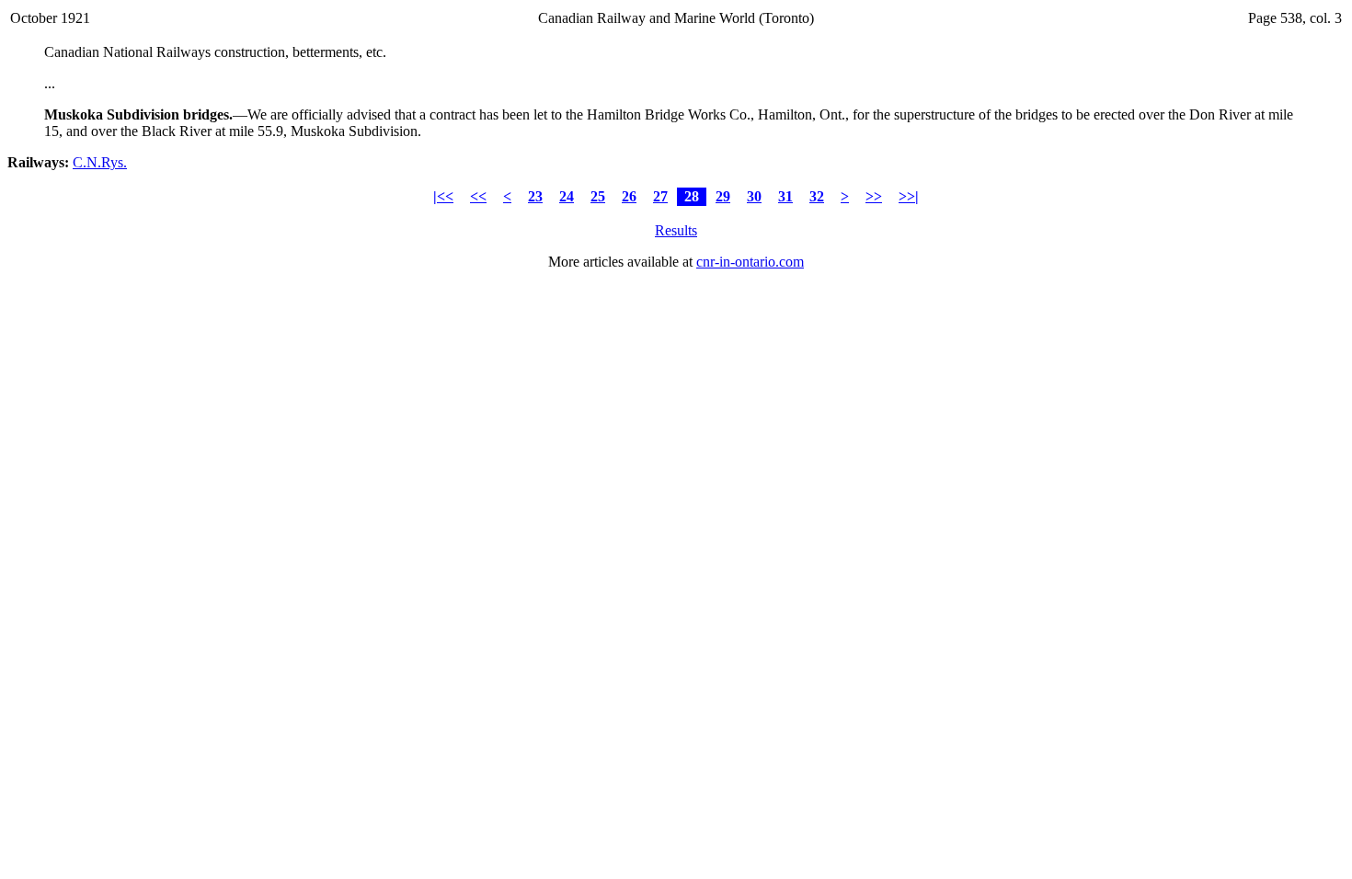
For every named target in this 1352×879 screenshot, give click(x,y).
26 (629, 196)
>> (873, 196)
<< (478, 196)
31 (785, 196)
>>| (909, 196)
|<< (443, 196)
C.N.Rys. (100, 162)
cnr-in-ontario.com (750, 261)
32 (816, 196)
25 (597, 196)
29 (723, 196)
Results (676, 230)
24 (566, 196)
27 (660, 196)
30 (754, 196)
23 (535, 196)
